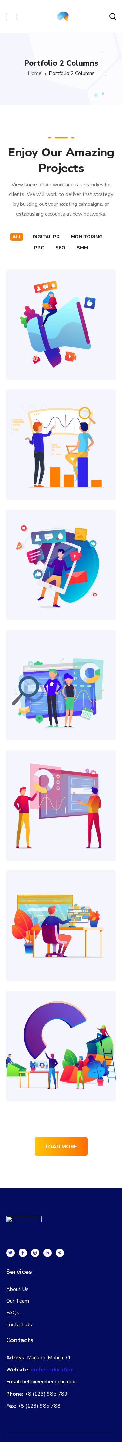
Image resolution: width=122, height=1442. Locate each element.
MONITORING (86, 237)
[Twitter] (10, 1253)
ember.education (52, 1369)
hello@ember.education (49, 1381)
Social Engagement (61, 550)
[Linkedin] (47, 1253)
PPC (39, 248)
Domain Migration (61, 791)
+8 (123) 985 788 (39, 1406)
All (16, 237)
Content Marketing (61, 911)
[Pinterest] (60, 1253)
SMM (82, 248)
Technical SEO (61, 670)
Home (35, 73)
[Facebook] (23, 1253)
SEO (60, 248)
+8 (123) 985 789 (46, 1393)
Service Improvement (61, 1031)
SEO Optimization (61, 430)
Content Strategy (61, 310)
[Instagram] (35, 1253)
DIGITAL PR (46, 237)
